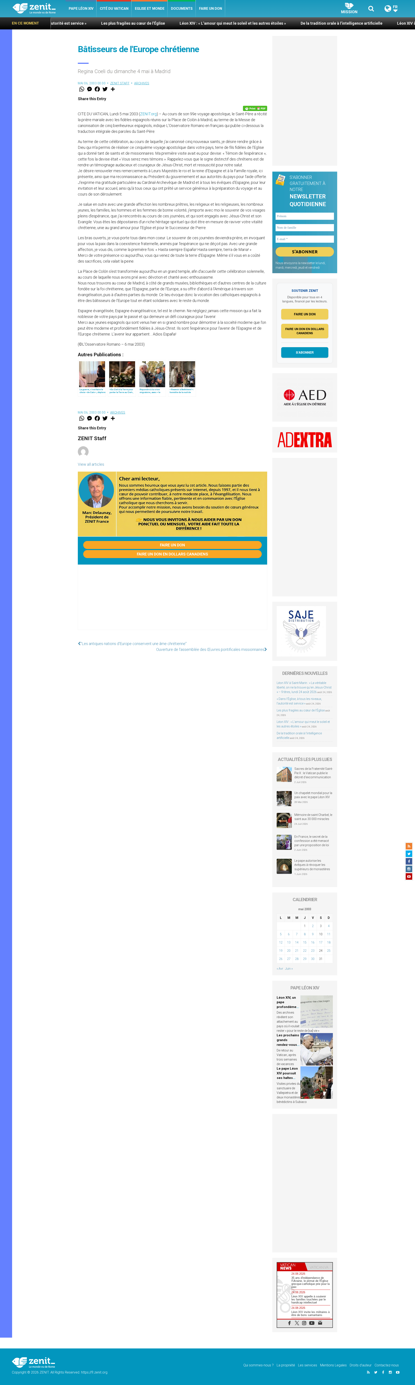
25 (328, 950)
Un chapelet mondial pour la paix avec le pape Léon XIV (313, 795)
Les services (307, 1365)
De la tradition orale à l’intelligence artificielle (270, 23)
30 (312, 959)
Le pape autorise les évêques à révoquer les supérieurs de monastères (312, 865)
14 (296, 942)
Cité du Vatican (114, 8)
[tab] (291, 1267)
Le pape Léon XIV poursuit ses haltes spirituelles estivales (287, 1078)
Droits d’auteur (361, 1365)
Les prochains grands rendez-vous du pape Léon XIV (288, 1044)
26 (281, 959)
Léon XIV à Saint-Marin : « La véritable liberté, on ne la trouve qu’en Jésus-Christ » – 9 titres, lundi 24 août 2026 (304, 687)
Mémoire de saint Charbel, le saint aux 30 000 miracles (313, 817)
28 (296, 959)
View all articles (91, 464)
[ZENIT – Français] (39, 8)
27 (288, 959)
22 (304, 950)
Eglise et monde (149, 8)
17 (320, 942)
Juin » (289, 968)
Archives (141, 83)
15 (304, 942)
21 (296, 950)
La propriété (286, 1365)
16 (312, 942)
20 (288, 950)
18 (328, 942)
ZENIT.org (148, 114)
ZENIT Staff (120, 83)
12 (281, 942)
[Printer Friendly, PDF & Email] (255, 108)
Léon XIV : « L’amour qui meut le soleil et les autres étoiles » (162, 23)
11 (328, 934)
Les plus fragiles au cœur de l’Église (62, 23)
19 (281, 950)
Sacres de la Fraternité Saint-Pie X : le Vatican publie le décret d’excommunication (313, 773)
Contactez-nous (387, 1365)
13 (288, 942)
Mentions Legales (333, 1365)
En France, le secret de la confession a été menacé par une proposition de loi (311, 841)
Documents (182, 8)
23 (312, 950)
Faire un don (210, 8)
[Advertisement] (172, 601)
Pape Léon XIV (81, 8)
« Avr (280, 968)
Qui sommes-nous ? (258, 1365)
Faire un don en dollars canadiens (172, 554)
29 (304, 959)
